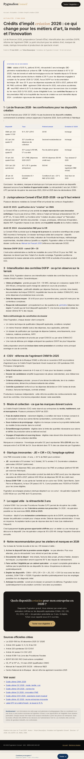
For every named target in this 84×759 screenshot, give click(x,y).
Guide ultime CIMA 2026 (16, 682)
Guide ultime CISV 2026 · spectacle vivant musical (26, 696)
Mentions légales (74, 745)
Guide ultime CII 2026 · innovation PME (22, 692)
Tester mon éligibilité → (42, 624)
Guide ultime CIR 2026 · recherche (20, 689)
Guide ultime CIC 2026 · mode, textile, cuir (23, 685)
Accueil (6, 12)
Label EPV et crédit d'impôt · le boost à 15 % (24, 703)
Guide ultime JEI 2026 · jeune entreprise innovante (27, 699)
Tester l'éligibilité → (71, 4)
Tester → (62, 756)
